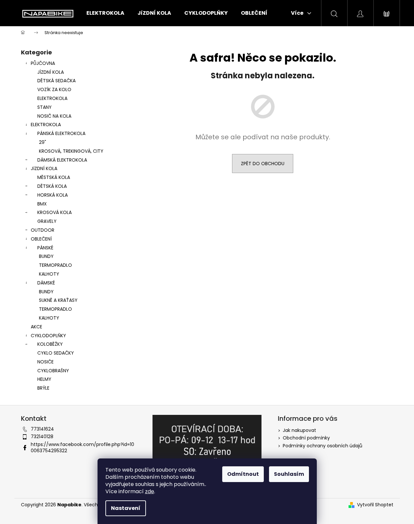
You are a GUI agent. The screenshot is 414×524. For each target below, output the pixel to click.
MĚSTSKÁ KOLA (53, 177)
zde (149, 491)
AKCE (36, 326)
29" (42, 142)
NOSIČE (45, 362)
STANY (44, 107)
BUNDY (46, 256)
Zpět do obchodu (262, 163)
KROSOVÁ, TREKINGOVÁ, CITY (71, 151)
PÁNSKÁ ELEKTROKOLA (61, 133)
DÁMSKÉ (46, 283)
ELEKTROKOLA (52, 98)
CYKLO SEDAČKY (55, 353)
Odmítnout (243, 474)
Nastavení (125, 508)
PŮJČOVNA (43, 63)
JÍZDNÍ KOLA (50, 72)
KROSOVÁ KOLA (54, 212)
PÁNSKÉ (45, 247)
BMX (42, 204)
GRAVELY (47, 221)
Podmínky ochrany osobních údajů (322, 445)
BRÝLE (43, 388)
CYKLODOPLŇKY (48, 335)
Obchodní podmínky (306, 438)
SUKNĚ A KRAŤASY (58, 300)
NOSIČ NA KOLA (54, 116)
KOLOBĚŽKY (50, 344)
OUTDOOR (42, 230)
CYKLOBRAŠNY (53, 370)
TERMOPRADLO (55, 265)
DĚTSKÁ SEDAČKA (56, 80)
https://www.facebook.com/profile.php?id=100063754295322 (82, 447)
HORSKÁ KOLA (52, 195)
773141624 (42, 429)
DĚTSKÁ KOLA (52, 186)
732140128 (42, 436)
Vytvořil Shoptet (375, 505)
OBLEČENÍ (41, 239)
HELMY (44, 379)
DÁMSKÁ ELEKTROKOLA (62, 160)
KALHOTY (49, 274)
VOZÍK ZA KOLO (54, 89)
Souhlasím (289, 474)
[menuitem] (105, 13)
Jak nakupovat (299, 430)
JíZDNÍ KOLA (44, 168)
